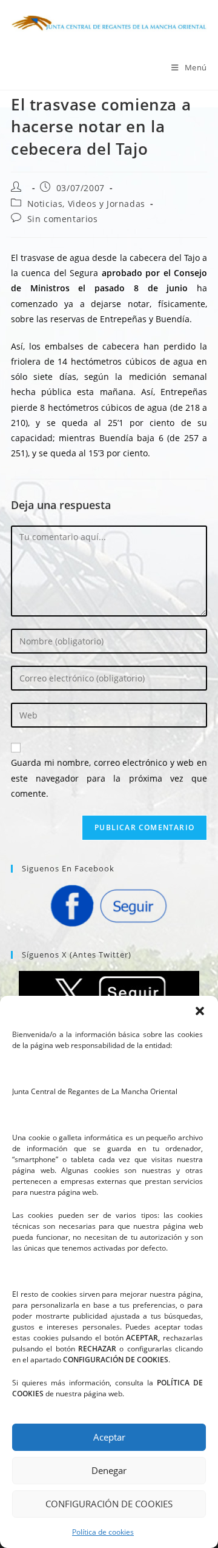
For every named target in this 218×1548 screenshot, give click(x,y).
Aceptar (109, 1437)
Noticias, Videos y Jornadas (86, 203)
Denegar (109, 1470)
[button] (200, 1011)
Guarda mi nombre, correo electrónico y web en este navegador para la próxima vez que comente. (109, 778)
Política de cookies (103, 1532)
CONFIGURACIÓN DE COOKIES (109, 1504)
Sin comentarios (62, 219)
